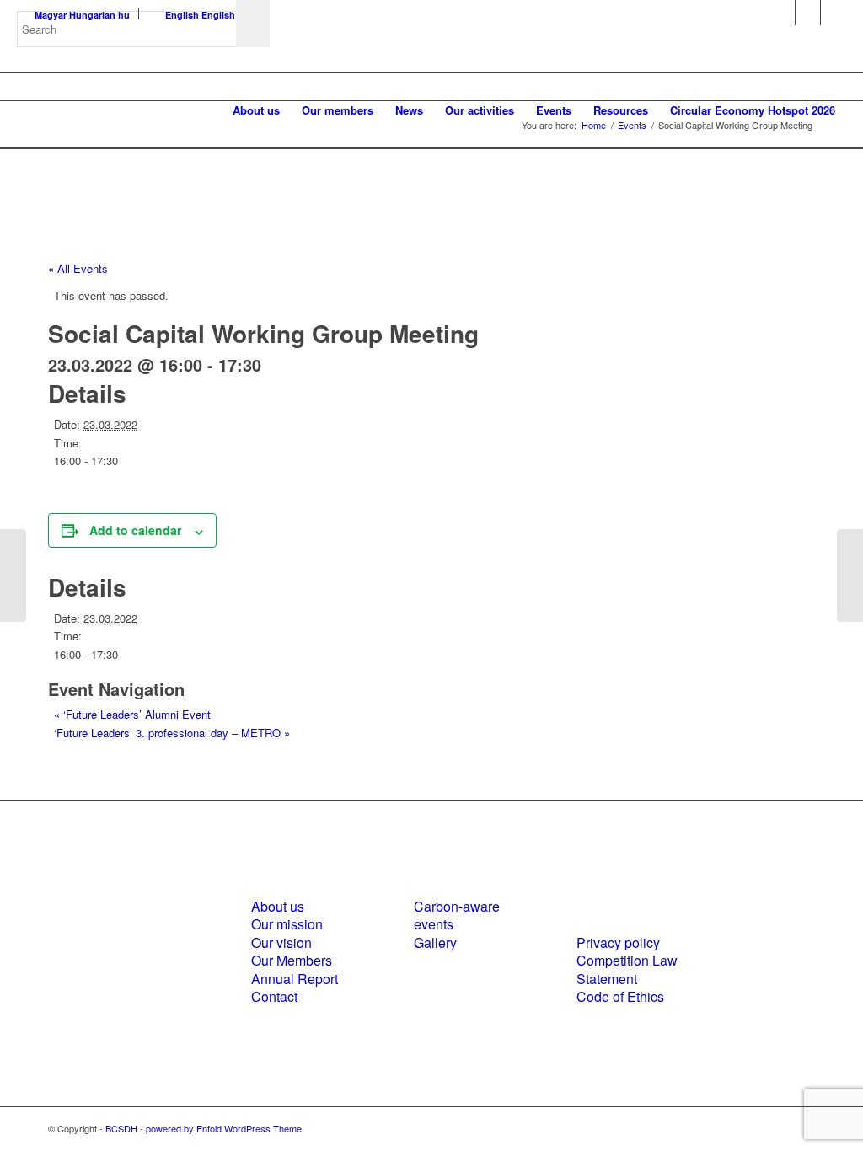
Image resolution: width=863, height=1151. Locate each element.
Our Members (291, 960)
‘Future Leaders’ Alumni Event (132, 714)
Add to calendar (135, 530)
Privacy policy (618, 942)
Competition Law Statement (627, 969)
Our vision (281, 942)
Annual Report (294, 978)
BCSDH (121, 1128)
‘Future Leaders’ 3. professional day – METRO (172, 733)
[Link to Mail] (833, 12)
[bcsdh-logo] (143, 110)
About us (277, 906)
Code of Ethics (620, 996)
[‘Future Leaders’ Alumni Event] (13, 575)
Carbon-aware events (457, 915)
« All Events (78, 268)
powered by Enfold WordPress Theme (224, 1128)
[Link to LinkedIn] (808, 12)
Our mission (287, 924)
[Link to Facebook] (782, 12)
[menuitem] (256, 110)
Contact (274, 996)
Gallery (435, 942)
